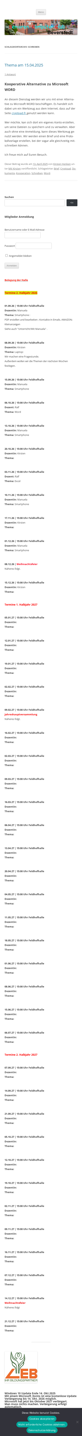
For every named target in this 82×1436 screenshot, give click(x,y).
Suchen (9, 197)
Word (47, 173)
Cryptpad (65, 168)
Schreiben (37, 173)
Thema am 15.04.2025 (24, 65)
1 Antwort (10, 74)
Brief (56, 168)
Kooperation (23, 173)
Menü (41, 12)
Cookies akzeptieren (42, 1418)
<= (71, 202)
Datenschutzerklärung (42, 1430)
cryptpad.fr (19, 113)
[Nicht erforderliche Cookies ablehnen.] (77, 1422)
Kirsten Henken (62, 164)
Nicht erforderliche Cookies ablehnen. (41, 1424)
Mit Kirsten (14, 168)
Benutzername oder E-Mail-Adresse (24, 229)
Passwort (10, 246)
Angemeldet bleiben (20, 256)
